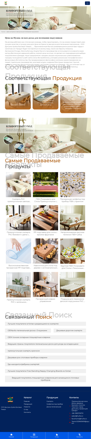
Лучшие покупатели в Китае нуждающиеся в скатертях (33, 324)
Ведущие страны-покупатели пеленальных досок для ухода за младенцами (43, 344)
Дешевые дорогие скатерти (69, 330)
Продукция (34, 436)
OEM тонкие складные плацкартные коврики (29, 337)
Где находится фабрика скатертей (23, 364)
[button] (82, 98)
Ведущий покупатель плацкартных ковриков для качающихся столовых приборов (45, 379)
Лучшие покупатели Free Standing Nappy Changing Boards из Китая (39, 371)
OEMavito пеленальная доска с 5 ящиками (27, 330)
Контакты (80, 436)
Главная (3, 31)
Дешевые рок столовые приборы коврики (27, 357)
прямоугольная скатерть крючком (24, 351)
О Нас (57, 436)
